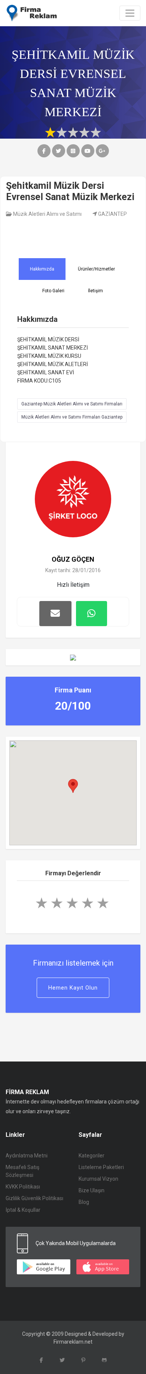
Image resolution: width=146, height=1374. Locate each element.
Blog (84, 1202)
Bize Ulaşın (91, 1190)
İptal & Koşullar (23, 1210)
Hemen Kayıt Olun (73, 987)
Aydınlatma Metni (27, 1156)
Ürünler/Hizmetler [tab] (96, 269)
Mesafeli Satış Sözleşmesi (22, 1171)
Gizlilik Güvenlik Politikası (34, 1198)
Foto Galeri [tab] (53, 290)
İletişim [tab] (95, 290)
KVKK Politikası (23, 1187)
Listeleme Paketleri (101, 1167)
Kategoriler (91, 1156)
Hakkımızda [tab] (42, 269)
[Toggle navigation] (129, 13)
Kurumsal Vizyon (98, 1179)
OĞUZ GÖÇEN (73, 559)
